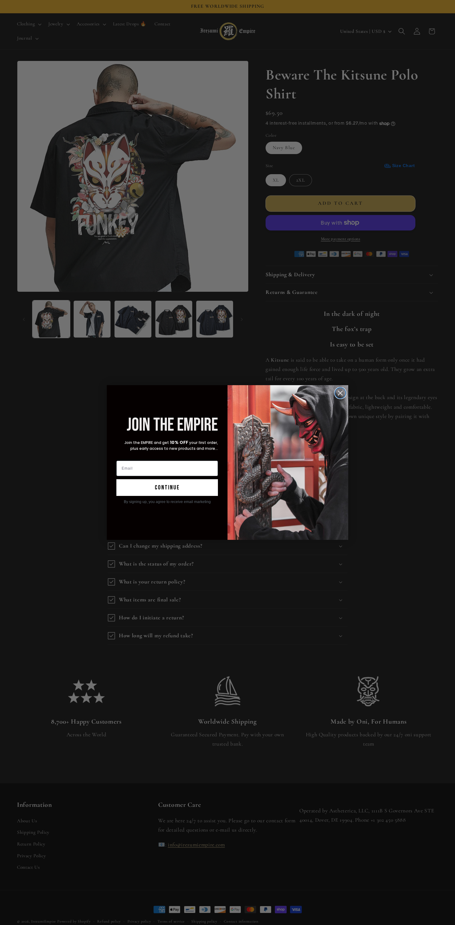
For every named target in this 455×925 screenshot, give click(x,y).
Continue (167, 487)
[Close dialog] (340, 393)
